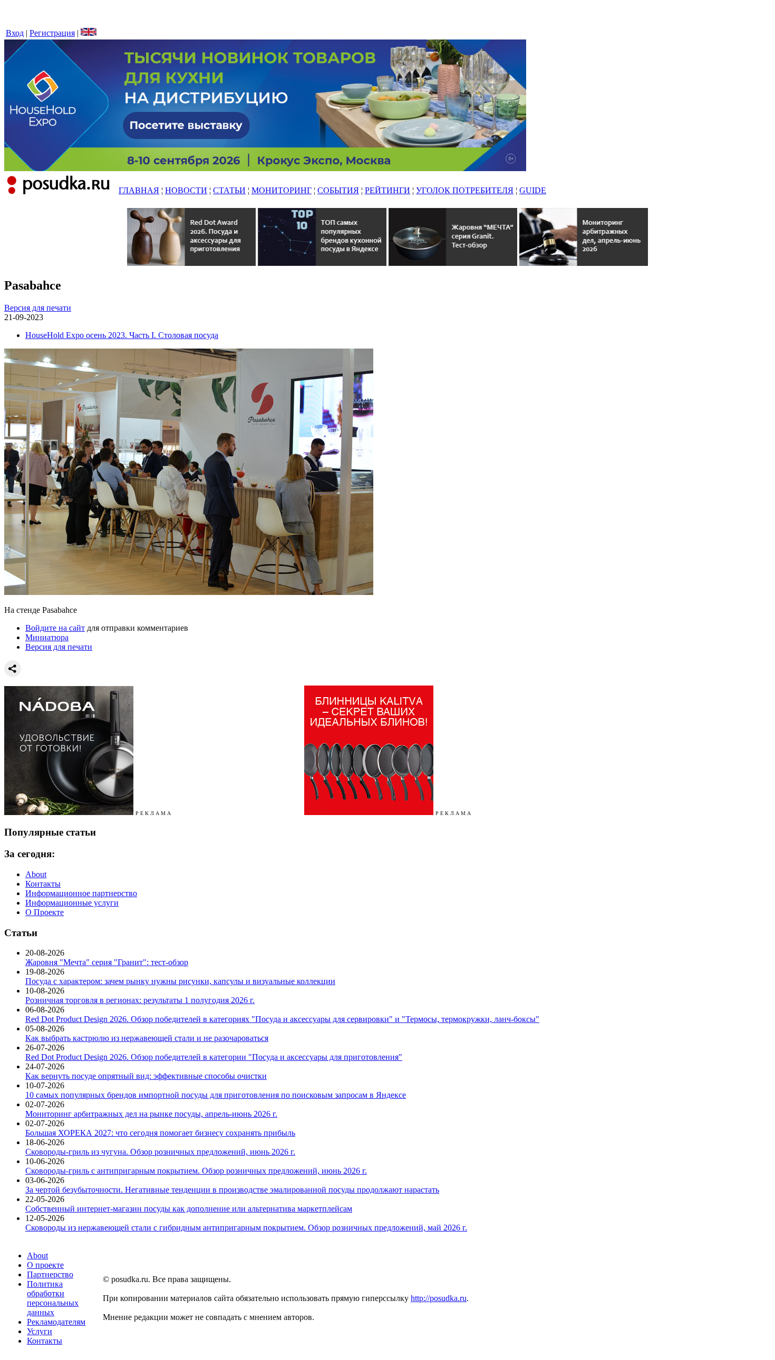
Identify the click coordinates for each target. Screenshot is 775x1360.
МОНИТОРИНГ (281, 190)
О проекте (45, 1264)
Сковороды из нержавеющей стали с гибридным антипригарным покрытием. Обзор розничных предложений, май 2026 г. (246, 1227)
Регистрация (52, 32)
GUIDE (532, 190)
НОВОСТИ (186, 190)
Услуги (39, 1331)
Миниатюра (47, 637)
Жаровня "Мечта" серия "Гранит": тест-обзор (106, 962)
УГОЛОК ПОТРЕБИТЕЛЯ (465, 190)
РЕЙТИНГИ (387, 190)
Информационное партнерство (81, 893)
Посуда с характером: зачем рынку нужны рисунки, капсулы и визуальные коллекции (180, 981)
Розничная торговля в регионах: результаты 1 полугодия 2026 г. (140, 1000)
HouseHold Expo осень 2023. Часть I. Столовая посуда (121, 335)
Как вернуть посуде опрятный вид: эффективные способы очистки (146, 1075)
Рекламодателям (56, 1321)
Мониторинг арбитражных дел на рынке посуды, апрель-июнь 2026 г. (151, 1113)
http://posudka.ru (439, 1298)
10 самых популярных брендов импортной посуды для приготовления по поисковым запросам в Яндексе (215, 1094)
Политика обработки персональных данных (53, 1298)
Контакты (43, 883)
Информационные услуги (72, 902)
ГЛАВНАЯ (139, 190)
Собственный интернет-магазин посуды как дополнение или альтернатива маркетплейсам (188, 1208)
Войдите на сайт (55, 627)
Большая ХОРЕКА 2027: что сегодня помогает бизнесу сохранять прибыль (160, 1132)
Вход (15, 32)
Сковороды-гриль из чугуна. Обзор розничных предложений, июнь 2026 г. (160, 1151)
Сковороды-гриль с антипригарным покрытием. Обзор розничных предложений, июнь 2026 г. (196, 1170)
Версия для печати (37, 307)
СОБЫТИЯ (338, 190)
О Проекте (44, 912)
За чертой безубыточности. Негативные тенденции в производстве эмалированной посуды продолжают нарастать (232, 1189)
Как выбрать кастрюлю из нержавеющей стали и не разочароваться (146, 1038)
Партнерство (50, 1274)
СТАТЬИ (229, 190)
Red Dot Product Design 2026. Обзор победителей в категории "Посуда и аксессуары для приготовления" (213, 1057)
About (35, 874)
